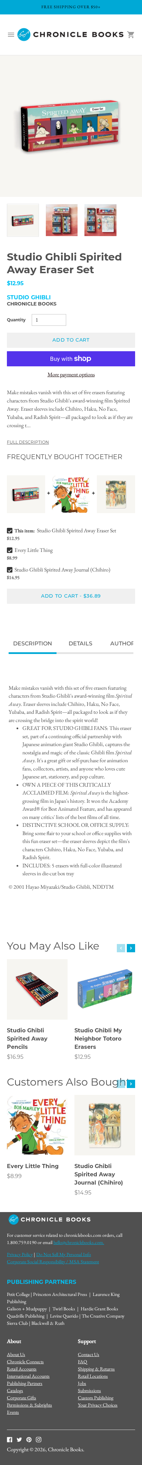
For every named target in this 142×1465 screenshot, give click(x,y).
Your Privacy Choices (98, 1405)
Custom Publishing (95, 1398)
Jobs (82, 1383)
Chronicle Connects (25, 1361)
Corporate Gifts (21, 1398)
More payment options (71, 374)
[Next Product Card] (131, 948)
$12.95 (82, 1057)
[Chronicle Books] (71, 35)
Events (13, 1412)
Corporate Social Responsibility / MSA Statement (53, 1261)
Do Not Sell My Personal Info (63, 1254)
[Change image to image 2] (62, 220)
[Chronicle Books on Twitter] (19, 1439)
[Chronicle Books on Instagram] (38, 1439)
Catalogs (15, 1390)
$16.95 (15, 1057)
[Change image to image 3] (100, 220)
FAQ (82, 1361)
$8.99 (14, 1176)
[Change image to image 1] (23, 220)
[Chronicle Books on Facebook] (9, 1439)
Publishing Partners (24, 1383)
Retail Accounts (22, 1369)
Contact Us (88, 1354)
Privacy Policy (20, 1254)
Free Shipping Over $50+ (71, 7)
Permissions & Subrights (29, 1405)
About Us (16, 1354)
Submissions (89, 1390)
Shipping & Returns (96, 1369)
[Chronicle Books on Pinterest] (29, 1439)
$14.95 (82, 1192)
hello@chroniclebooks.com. (78, 1242)
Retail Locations (93, 1376)
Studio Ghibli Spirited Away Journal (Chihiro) (62, 569)
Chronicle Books (32, 304)
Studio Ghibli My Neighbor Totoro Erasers (98, 1038)
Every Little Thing (33, 550)
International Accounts (28, 1376)
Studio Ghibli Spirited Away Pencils (27, 1038)
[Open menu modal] (11, 35)
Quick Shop (37, 1005)
